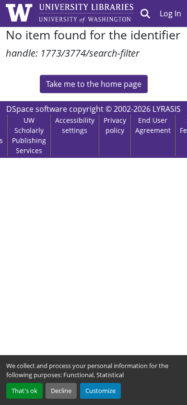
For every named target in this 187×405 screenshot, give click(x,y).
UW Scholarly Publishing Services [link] (29, 135)
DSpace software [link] (36, 109)
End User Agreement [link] (153, 125)
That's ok (24, 390)
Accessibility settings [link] (74, 125)
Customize (100, 390)
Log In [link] (170, 13)
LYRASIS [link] (166, 109)
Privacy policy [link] (115, 125)
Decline (61, 390)
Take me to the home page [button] (93, 84)
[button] (145, 13)
